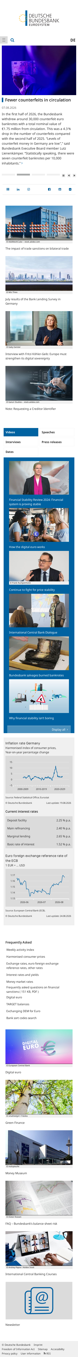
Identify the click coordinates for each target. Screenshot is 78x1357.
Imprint (38, 1344)
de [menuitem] (72, 40)
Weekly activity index (20, 950)
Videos (10, 432)
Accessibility (57, 1349)
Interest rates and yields (22, 975)
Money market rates (19, 982)
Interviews (13, 442)
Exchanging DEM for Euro (23, 1011)
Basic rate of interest (20, 844)
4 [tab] (53, 175)
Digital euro (14, 997)
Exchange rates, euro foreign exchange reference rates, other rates (32, 965)
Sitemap (43, 1349)
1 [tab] (8, 175)
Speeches (48, 432)
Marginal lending (18, 836)
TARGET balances (17, 1004)
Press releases (52, 442)
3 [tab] (38, 175)
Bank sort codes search (21, 1018)
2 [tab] (23, 175)
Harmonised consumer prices (25, 957)
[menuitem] (4, 40)
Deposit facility (17, 820)
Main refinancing (18, 828)
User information (30, 1353)
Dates (10, 452)
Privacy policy (9, 1353)
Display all (59, 730)
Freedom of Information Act (18, 1349)
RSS (48, 1353)
